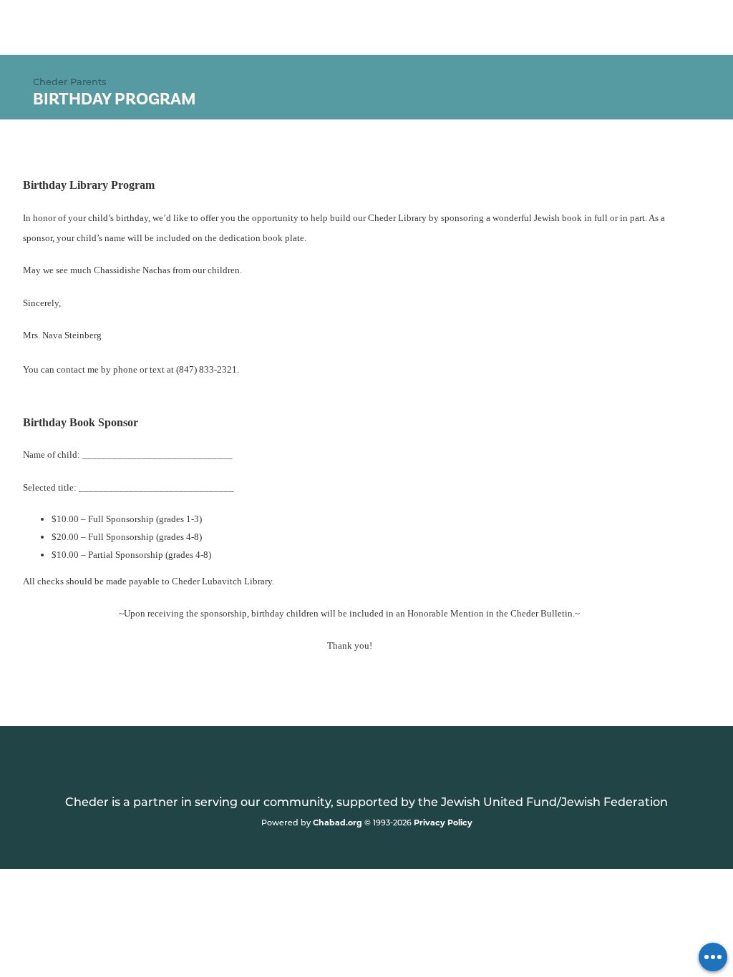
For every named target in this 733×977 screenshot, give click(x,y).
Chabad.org (337, 822)
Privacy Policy (443, 822)
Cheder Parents (70, 81)
